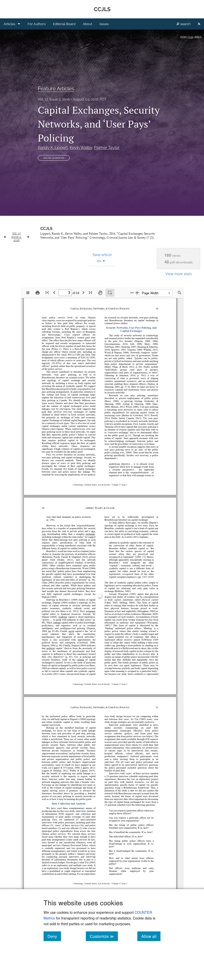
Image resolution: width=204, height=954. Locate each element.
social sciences (53, 158)
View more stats (178, 274)
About (87, 24)
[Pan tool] (100, 293)
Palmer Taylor (107, 147)
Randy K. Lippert (53, 147)
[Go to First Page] (47, 292)
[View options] (28, 292)
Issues (104, 24)
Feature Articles (56, 89)
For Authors (37, 24)
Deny (54, 936)
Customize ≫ (104, 936)
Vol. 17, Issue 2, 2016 (54, 99)
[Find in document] (179, 293)
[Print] (37, 293)
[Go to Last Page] (90, 292)
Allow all (150, 936)
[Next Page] (83, 292)
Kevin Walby (81, 147)
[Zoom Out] (132, 293)
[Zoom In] (137, 293)
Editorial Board (64, 24)
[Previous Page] (54, 292)
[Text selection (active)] (109, 293)
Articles (9, 24)
